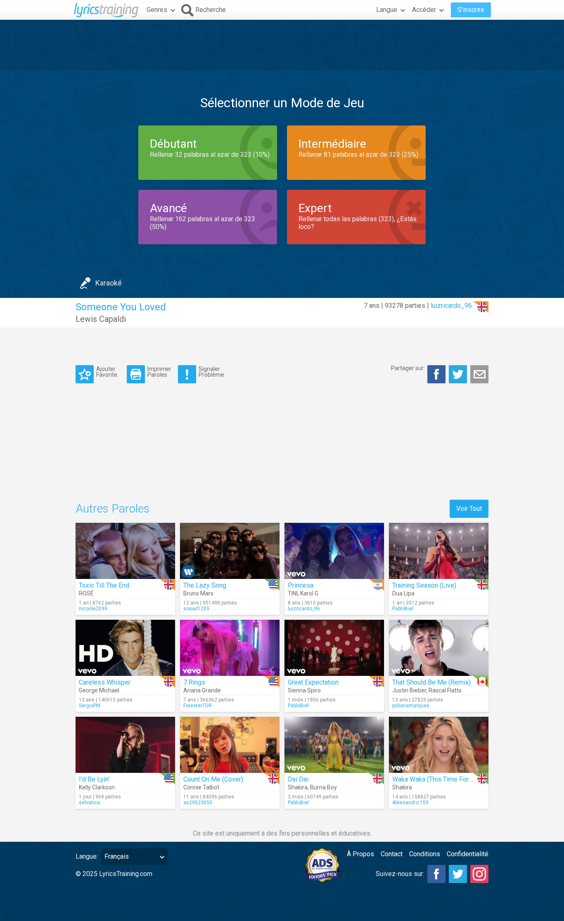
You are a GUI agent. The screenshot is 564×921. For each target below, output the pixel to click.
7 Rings (194, 682)
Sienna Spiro (304, 690)
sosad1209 (196, 609)
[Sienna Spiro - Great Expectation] (334, 648)
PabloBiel (402, 609)
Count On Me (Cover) (213, 779)
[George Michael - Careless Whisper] (125, 648)
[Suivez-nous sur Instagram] (479, 874)
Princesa (300, 585)
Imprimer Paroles (159, 372)
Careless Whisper (104, 682)
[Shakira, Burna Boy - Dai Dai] (334, 745)
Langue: (87, 856)
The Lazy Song (204, 585)
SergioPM (89, 705)
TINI (293, 593)
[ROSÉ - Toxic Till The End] (125, 551)
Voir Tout (469, 508)
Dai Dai (298, 779)
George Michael (99, 690)
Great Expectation (313, 682)
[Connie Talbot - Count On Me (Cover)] (230, 745)
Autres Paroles (112, 508)
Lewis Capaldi (101, 319)
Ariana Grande (202, 690)
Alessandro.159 (410, 802)
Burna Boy (323, 787)
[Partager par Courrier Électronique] (479, 374)
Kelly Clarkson (97, 787)
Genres (157, 10)
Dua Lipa (403, 593)
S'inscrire (470, 10)
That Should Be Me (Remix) (431, 682)
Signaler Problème (211, 372)
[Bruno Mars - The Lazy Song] (230, 551)
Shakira (298, 787)
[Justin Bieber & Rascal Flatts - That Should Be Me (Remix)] (438, 648)
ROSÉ (86, 593)
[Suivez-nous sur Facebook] (436, 874)
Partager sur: (408, 368)
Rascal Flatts (445, 690)
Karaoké (108, 283)
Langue (386, 10)
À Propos (360, 854)
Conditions (424, 854)
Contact (392, 854)
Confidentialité (467, 854)
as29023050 (197, 802)
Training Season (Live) (424, 585)
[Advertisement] (282, 45)
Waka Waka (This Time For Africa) (440, 779)
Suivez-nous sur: (400, 874)
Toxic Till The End (104, 585)
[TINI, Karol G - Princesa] (334, 551)
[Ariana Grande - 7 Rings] (230, 648)
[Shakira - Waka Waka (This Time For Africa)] (438, 745)
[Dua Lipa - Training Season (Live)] (438, 551)
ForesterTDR (197, 705)
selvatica (89, 802)
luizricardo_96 (451, 305)
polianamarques (410, 705)
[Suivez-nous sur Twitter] (458, 874)
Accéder (424, 10)
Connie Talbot (201, 787)
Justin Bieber (409, 690)
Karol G (309, 593)
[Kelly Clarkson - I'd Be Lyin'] (125, 745)
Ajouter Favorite (106, 372)
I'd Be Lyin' (94, 779)
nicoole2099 (93, 609)
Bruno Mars (198, 593)
